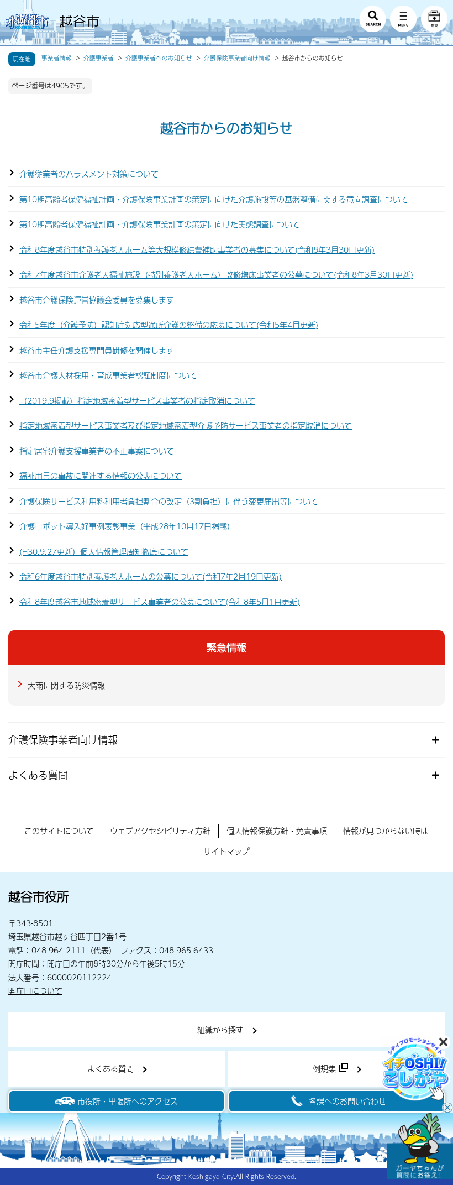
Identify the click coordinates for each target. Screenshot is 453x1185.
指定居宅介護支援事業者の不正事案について (96, 451)
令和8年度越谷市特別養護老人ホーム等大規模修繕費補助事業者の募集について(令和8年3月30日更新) (197, 249)
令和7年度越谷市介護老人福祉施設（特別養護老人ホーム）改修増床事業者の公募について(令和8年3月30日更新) (216, 274)
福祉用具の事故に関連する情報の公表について (100, 475)
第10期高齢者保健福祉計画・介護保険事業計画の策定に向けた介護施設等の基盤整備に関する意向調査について (213, 199)
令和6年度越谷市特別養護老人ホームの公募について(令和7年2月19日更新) (150, 576)
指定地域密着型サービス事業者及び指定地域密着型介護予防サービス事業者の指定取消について (185, 425)
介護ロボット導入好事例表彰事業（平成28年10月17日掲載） (127, 526)
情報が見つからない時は (385, 830)
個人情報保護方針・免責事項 (277, 830)
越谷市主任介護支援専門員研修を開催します (96, 350)
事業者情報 (56, 58)
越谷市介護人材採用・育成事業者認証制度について (108, 375)
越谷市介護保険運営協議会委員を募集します (96, 300)
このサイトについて (59, 830)
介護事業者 (98, 58)
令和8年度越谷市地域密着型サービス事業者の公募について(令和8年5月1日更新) (159, 602)
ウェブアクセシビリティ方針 (160, 830)
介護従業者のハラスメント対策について (89, 174)
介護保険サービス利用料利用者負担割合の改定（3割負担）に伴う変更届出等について (168, 501)
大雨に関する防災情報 (66, 685)
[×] (420, 1146)
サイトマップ (226, 851)
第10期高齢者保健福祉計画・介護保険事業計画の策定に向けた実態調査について (159, 224)
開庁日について (35, 990)
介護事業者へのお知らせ (158, 58)
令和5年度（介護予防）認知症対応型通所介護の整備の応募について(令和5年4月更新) (168, 325)
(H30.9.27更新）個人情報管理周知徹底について (103, 551)
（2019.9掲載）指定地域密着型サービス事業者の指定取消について (137, 400)
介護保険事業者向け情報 (237, 58)
